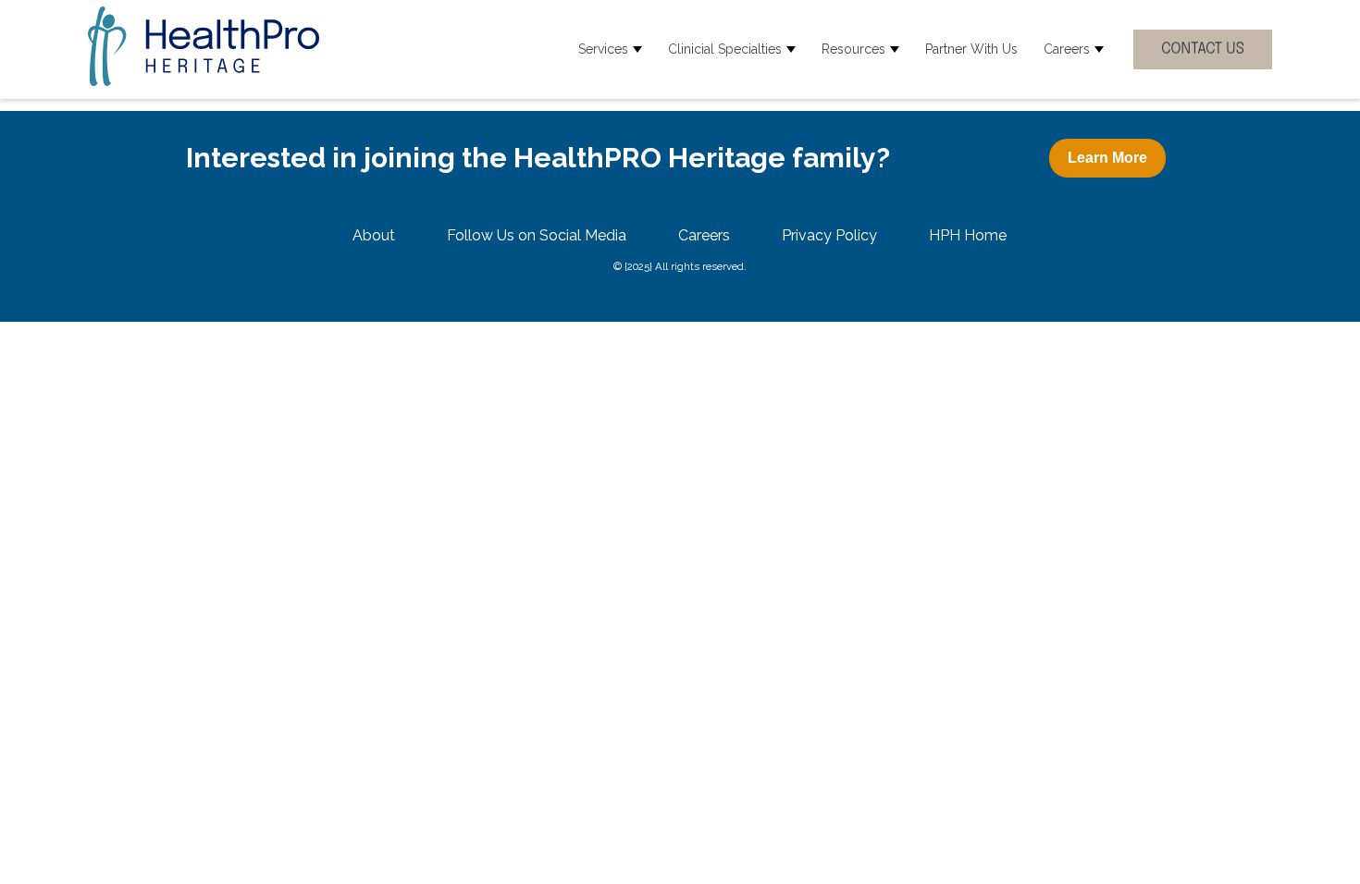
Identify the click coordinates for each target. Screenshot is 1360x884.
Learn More (1107, 158)
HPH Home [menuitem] (968, 235)
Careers (1067, 49)
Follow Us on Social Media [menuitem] (536, 235)
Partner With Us (971, 49)
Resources (853, 49)
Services (603, 49)
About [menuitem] (373, 235)
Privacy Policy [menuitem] (829, 235)
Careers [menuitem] (704, 235)
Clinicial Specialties (725, 49)
